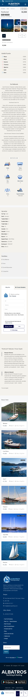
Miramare (5, 423)
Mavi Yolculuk (7, 623)
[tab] (4, 36)
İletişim (6, 638)
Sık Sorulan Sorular (8, 633)
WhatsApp (14, 330)
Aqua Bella (5, 534)
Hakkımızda (7, 636)
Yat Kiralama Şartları (9, 689)
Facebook (7, 665)
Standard (7, 14)
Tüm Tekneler (12, 296)
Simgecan (5, 506)
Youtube (22, 665)
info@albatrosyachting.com (11, 605)
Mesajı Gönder (8, 326)
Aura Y (4, 479)
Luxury (23, 543)
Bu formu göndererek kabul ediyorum (13, 322)
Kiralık (3, 14)
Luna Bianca (6, 451)
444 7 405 (10, 1)
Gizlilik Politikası (19, 687)
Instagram (15, 665)
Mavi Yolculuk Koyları (9, 626)
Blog (5, 631)
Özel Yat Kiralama (8, 619)
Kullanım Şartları (8, 322)
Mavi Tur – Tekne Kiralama (10, 621)
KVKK (13, 687)
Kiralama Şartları (8, 628)
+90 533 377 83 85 (9, 614)
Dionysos (5, 562)
